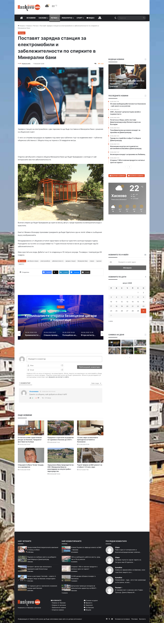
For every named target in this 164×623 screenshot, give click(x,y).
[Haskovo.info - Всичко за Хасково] (29, 7)
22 (138, 306)
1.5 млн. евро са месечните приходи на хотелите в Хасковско (87, 440)
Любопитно (67, 18)
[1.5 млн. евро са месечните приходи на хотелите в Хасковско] (90, 427)
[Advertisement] (60, 486)
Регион (54, 18)
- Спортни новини (57, 610)
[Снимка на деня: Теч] (127, 350)
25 (116, 311)
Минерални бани (83, 261)
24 (111, 311)
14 (132, 302)
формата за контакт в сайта (59, 377)
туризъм (98, 261)
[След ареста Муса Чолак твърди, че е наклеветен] (31, 455)
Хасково (43, 18)
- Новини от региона (58, 605)
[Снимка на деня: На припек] (140, 350)
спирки (92, 261)
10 (111, 302)
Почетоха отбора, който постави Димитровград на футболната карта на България (126, 83)
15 (138, 302)
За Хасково (89, 607)
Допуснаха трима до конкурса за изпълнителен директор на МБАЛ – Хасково (84, 588)
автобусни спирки (32, 261)
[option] (60, 317)
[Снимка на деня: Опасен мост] (114, 350)
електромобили (45, 261)
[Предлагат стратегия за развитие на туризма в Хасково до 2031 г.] (61, 427)
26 (122, 311)
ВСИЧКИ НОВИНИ (118, 176)
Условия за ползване (122, 619)
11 (116, 302)
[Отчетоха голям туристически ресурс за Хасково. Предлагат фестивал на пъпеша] (31, 427)
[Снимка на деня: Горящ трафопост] (127, 343)
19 (122, 306)
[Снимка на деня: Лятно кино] (114, 343)
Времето (88, 603)
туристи (21, 264)
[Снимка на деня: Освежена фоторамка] (140, 343)
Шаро (117, 547)
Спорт (79, 18)
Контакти (142, 619)
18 (116, 306)
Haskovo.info (26, 63)
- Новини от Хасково (58, 603)
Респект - (119, 587)
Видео (91, 18)
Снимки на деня (91, 600)
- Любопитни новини (58, 607)
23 (143, 306)
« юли (110, 321)
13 (127, 302)
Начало (22, 26)
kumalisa (118, 567)
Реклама (134, 619)
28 (133, 311)
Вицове (88, 610)
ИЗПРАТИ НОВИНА (136, 176)
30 (143, 311)
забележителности (57, 261)
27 (127, 311)
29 (138, 311)
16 (143, 302)
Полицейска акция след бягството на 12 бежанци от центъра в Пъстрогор (60, 318)
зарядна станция (70, 261)
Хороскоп (89, 605)
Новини (31, 18)
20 (127, 306)
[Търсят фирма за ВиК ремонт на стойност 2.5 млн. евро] (90, 455)
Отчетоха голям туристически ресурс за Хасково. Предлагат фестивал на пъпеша (30, 440)
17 (111, 306)
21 (132, 306)
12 (122, 302)
